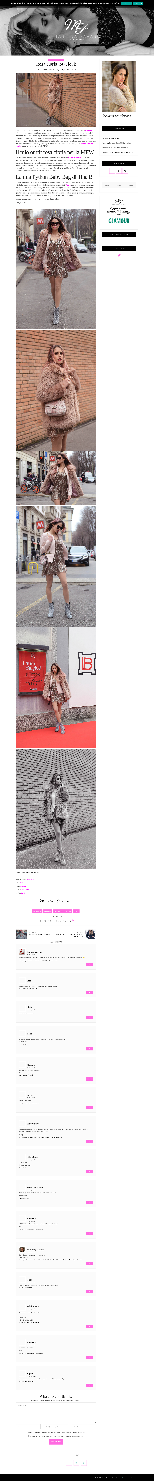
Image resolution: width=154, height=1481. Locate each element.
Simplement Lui (34, 952)
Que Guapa (47, 911)
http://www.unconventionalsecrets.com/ (31, 1230)
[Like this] (71, 921)
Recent (119, 185)
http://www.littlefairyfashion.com (72, 1260)
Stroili (69, 911)
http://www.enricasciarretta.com (29, 1104)
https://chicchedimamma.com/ (28, 988)
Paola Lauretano (35, 1187)
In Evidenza (59, 60)
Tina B (76, 911)
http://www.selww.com (26, 1287)
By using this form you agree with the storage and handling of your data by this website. (57, 1436)
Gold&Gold (37, 911)
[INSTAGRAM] (84, 1463)
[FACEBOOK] (69, 1463)
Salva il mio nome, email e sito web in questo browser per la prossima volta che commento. (57, 1432)
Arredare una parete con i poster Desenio (114, 134)
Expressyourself (24, 1198)
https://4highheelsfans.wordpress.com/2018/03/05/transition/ (38, 961)
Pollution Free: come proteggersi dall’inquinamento (117, 152)
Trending (130, 185)
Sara (29, 980)
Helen (29, 1280)
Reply (89, 964)
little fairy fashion (35, 1249)
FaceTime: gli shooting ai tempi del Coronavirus (116, 143)
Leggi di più (138, 3)
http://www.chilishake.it (26, 1075)
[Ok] (151, 3)
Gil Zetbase (32, 1157)
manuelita (31, 1218)
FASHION (51, 60)
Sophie (30, 1373)
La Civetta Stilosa (24, 1045)
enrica (30, 1095)
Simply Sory (33, 1123)
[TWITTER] (76, 1463)
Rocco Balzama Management (130, 1477)
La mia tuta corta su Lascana (110, 138)
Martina (44, 69)
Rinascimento (59, 911)
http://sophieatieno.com (26, 1381)
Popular (107, 185)
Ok (126, 3)
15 (68, 69)
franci (29, 1033)
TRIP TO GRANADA (32, 1322)
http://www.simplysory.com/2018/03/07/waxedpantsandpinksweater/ (40, 1137)
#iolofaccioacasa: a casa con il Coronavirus (115, 147)
